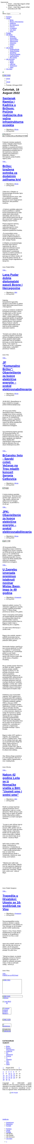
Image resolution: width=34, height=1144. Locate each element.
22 (3, 1077)
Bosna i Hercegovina (16, 21)
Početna (9, 17)
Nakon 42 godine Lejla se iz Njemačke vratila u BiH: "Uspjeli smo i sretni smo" (12, 784)
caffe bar (12, 64)
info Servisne (10, 59)
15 (3, 1075)
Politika (8, 33)
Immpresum (10, 1122)
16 (6, 1075)
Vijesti (8, 18)
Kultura (12, 44)
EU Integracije (14, 25)
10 (9, 1073)
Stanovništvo (14, 39)
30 (6, 1079)
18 (11, 1075)
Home (8, 78)
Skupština (13, 52)
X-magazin (13, 28)
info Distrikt (9, 48)
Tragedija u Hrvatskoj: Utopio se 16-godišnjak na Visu (12, 902)
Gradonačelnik (14, 49)
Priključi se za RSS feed (10, 975)
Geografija (13, 38)
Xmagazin (18, 597)
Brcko (16, 129)
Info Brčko (9, 35)
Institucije (13, 23)
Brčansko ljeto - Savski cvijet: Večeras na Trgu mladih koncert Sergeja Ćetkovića (13, 467)
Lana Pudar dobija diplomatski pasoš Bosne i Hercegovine (12, 281)
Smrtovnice (13, 66)
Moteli (12, 62)
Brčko (12, 20)
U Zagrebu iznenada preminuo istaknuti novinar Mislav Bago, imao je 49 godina (11, 581)
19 (14, 1075)
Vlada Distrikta (14, 51)
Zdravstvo (13, 43)
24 (9, 1077)
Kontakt (8, 1126)
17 (9, 1075)
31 (9, 1079)
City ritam (13, 30)
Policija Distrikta (15, 54)
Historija (12, 36)
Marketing (9, 1124)
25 (11, 1077)
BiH (16, 292)
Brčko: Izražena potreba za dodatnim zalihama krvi (12, 172)
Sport (11, 31)
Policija (12, 26)
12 (14, 1073)
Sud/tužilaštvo (14, 56)
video (11, 67)
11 (11, 1073)
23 (6, 1077)
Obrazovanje (14, 41)
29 (3, 1079)
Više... (5, 161)
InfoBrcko (6, 1119)
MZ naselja (13, 57)
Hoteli (12, 61)
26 (14, 1077)
